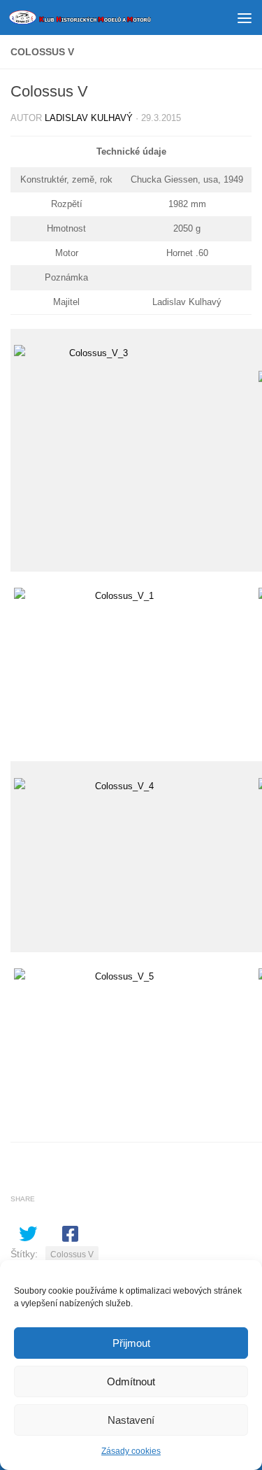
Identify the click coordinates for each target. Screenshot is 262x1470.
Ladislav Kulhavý (89, 118)
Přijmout (131, 1343)
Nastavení (131, 1420)
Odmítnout (131, 1381)
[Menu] (244, 17)
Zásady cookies (131, 1451)
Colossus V (72, 1254)
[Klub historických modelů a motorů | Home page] (103, 17)
